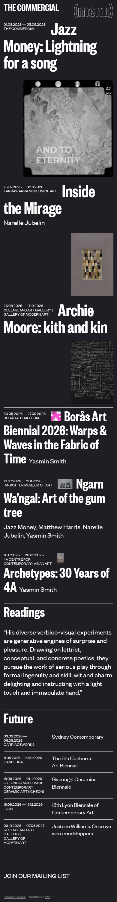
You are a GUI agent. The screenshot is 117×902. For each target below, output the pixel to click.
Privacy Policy (15, 896)
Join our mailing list (37, 875)
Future (18, 717)
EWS (47, 896)
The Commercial (31, 7)
